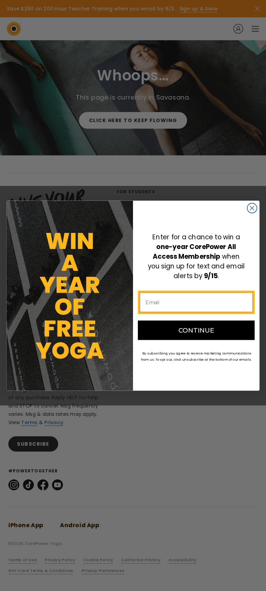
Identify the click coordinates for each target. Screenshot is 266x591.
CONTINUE (196, 330)
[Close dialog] (252, 208)
